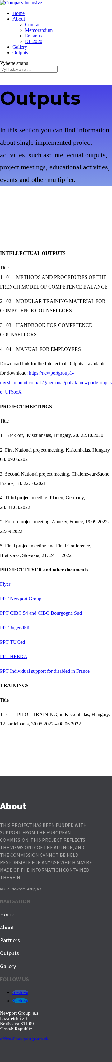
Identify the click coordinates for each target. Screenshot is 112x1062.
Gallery (19, 47)
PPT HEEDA (13, 656)
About (18, 19)
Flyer (5, 584)
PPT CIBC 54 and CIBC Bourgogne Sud (41, 613)
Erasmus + (35, 35)
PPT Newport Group (20, 598)
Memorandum (39, 30)
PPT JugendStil (15, 627)
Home (18, 13)
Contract (33, 24)
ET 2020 (33, 41)
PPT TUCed (12, 642)
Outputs (20, 52)
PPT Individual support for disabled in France (45, 671)
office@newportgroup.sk (24, 1038)
